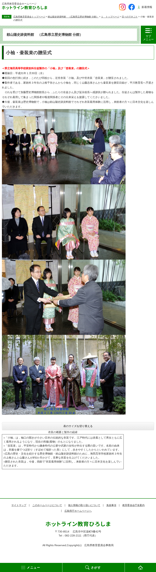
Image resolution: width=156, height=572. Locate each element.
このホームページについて (47, 505)
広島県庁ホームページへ (78, 510)
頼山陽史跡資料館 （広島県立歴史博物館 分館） (73, 16)
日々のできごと (130, 16)
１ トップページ (110, 16)
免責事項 (111, 505)
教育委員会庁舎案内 (133, 505)
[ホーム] (140, 567)
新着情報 (147, 7)
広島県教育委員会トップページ (29, 16)
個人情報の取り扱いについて (84, 505)
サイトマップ (18, 505)
